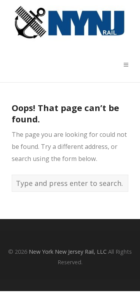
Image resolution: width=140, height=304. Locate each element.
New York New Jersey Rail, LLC (68, 251)
